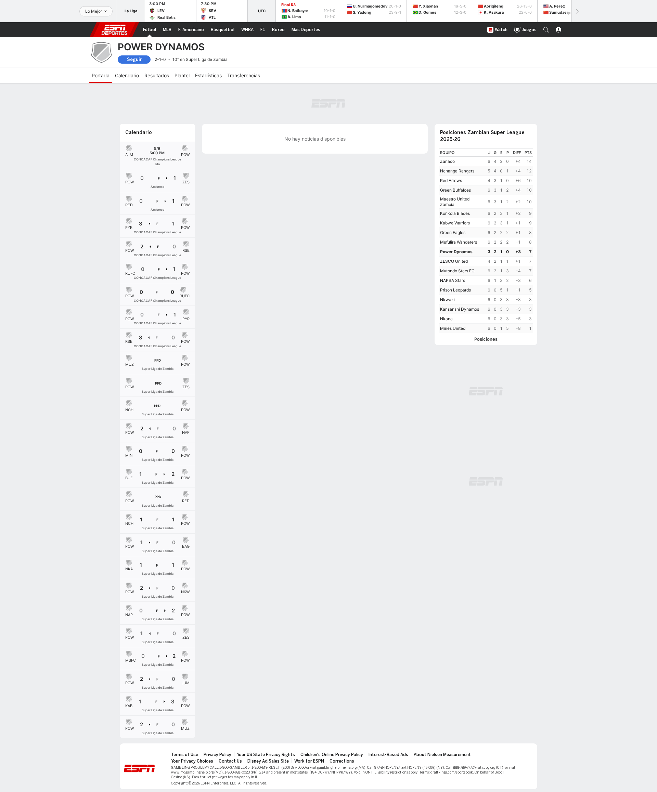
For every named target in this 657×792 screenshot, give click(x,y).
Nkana (446, 318)
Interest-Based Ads (388, 754)
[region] (486, 240)
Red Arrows (451, 180)
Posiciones (486, 339)
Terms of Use (184, 754)
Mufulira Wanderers (458, 242)
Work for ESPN (309, 761)
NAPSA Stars (452, 280)
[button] (546, 30)
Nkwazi (447, 299)
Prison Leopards (455, 290)
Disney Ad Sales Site (268, 761)
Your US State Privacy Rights (266, 754)
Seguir (134, 59)
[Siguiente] (576, 11)
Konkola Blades (455, 213)
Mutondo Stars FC (457, 270)
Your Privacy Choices (192, 761)
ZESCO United (454, 261)
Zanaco (447, 161)
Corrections (342, 761)
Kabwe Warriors (455, 222)
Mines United (452, 328)
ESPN (114, 29)
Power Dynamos (456, 251)
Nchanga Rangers (457, 170)
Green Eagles (452, 232)
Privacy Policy (217, 754)
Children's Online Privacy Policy (331, 754)
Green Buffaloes (455, 190)
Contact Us (230, 761)
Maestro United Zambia (454, 201)
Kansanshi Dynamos (459, 309)
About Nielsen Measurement (442, 754)
